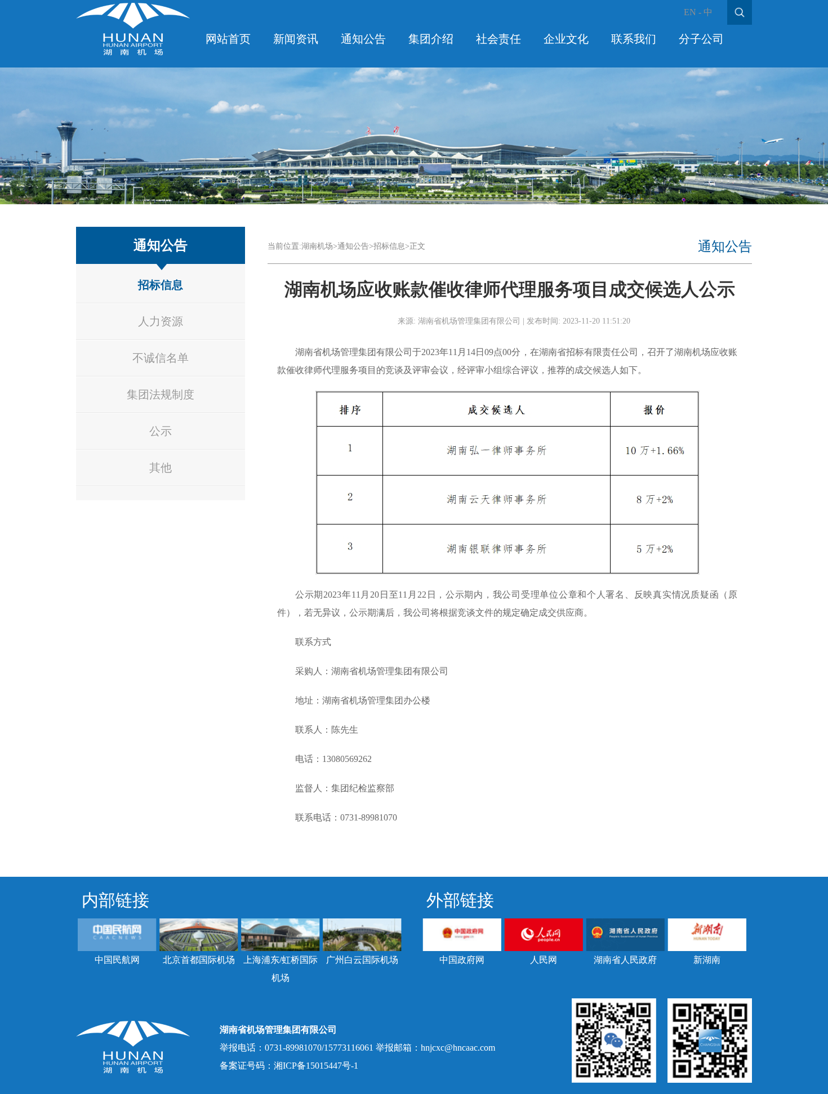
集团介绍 (430, 39)
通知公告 (363, 39)
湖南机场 (317, 246)
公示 (160, 431)
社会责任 (498, 39)
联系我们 (633, 39)
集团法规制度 (160, 394)
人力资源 (160, 321)
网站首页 (228, 39)
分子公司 (701, 39)
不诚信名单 (160, 358)
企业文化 (566, 39)
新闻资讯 (295, 39)
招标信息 (160, 285)
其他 (160, 467)
